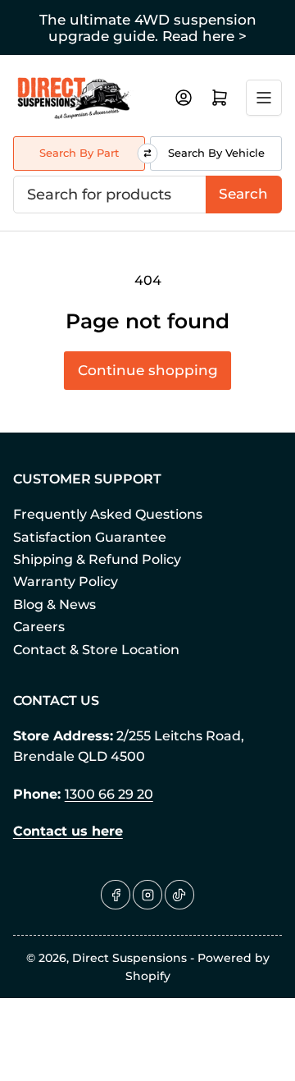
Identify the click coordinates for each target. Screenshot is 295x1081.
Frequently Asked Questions (107, 514)
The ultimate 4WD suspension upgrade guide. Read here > (147, 27)
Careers (39, 626)
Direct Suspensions (129, 957)
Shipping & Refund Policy (97, 559)
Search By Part (79, 152)
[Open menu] (264, 98)
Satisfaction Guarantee (89, 537)
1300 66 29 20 (109, 794)
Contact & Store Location (96, 649)
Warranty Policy (65, 581)
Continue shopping (148, 370)
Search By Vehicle (216, 152)
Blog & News (54, 604)
